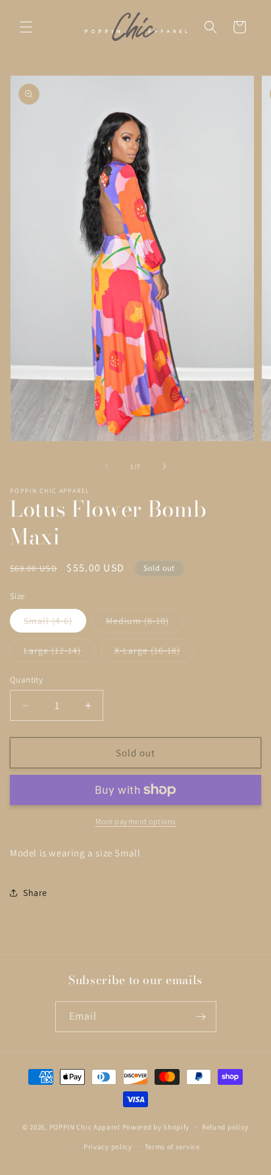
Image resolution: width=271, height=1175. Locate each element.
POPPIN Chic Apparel (84, 1127)
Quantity (26, 679)
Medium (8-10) (144, 623)
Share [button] (35, 893)
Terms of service (172, 1146)
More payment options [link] (135, 821)
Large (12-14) (59, 653)
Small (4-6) (55, 623)
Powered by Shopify (156, 1127)
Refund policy (225, 1127)
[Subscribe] (201, 1016)
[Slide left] (106, 466)
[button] (26, 27)
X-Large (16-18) (154, 653)
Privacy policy (108, 1146)
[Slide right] (164, 466)
